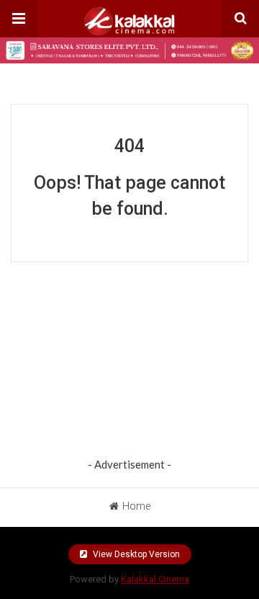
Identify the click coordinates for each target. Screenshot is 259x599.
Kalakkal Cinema (155, 579)
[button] (18, 18)
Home (136, 506)
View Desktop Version (135, 554)
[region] (129, 363)
